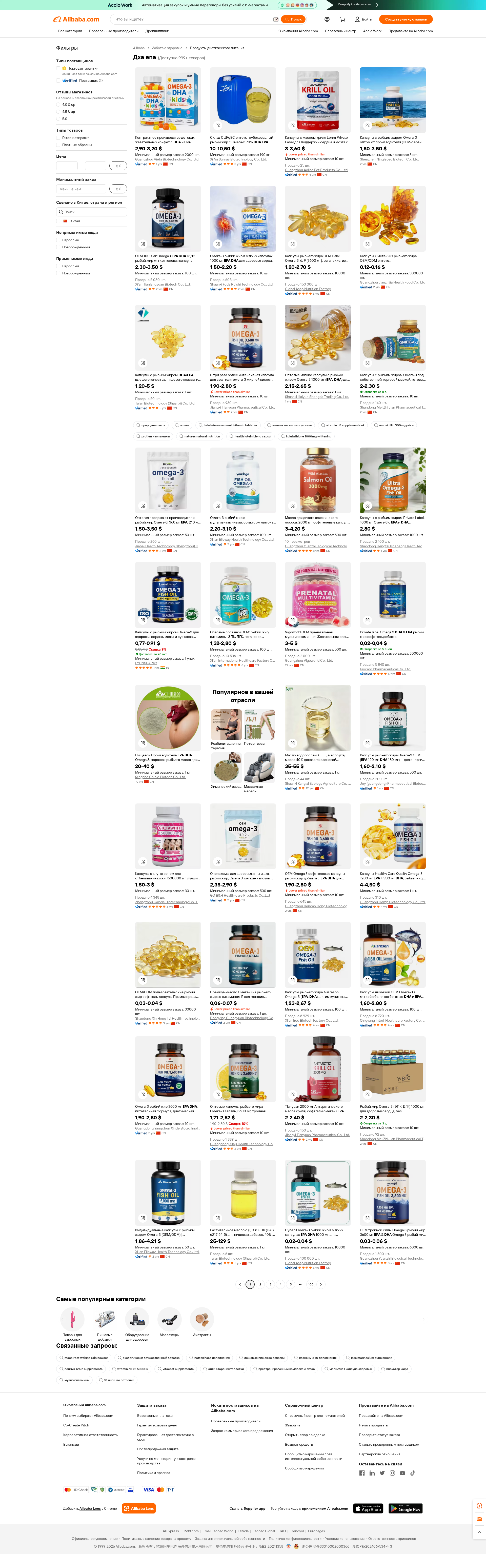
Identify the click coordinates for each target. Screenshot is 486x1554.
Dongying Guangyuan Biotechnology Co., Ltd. (243, 1018)
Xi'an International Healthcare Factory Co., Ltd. (243, 660)
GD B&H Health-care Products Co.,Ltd (240, 895)
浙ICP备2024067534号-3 (372, 1546)
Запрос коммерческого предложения (242, 1431)
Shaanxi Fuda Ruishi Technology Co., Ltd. (241, 284)
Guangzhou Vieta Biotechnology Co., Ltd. (167, 159)
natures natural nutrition (202, 436)
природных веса (153, 425)
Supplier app (255, 1508)
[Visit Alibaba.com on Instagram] (392, 1473)
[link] (479, 1505)
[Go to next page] (321, 1284)
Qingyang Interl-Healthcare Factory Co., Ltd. (393, 1020)
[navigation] (91, 667)
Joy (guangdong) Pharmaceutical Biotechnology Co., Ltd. (393, 783)
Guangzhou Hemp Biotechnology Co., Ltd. (393, 902)
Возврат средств (299, 1444)
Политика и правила (153, 1473)
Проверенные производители (235, 1421)
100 (311, 1284)
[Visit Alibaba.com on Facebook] (362, 1473)
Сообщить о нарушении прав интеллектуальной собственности (313, 1456)
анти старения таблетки (226, 1369)
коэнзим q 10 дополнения (317, 1358)
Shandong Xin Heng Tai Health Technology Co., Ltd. (168, 1018)
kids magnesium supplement (371, 1358)
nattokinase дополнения (212, 1358)
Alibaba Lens (90, 1508)
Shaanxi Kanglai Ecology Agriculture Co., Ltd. (318, 783)
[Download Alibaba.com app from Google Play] (406, 1508)
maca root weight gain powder (86, 1358)
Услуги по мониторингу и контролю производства (166, 1461)
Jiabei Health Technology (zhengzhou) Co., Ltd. (168, 546)
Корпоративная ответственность (90, 1435)
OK (118, 166)
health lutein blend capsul (253, 436)
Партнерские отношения (379, 1454)
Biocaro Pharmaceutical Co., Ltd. (385, 669)
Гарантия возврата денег (157, 1425)
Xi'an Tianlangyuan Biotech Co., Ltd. (163, 284)
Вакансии (71, 1444)
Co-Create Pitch (76, 1425)
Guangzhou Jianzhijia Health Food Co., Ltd (392, 282)
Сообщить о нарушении (304, 1468)
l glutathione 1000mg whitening (308, 436)
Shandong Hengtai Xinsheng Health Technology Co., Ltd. (393, 546)
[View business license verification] (288, 1546)
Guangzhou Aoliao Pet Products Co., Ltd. (316, 170)
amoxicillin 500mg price (396, 425)
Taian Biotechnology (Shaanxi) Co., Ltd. (165, 403)
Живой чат (293, 1425)
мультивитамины (77, 1380)
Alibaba (139, 48)
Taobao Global (264, 1531)
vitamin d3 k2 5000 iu (132, 1369)
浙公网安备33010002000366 (325, 1546)
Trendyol (297, 1531)
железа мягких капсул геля (292, 425)
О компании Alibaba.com (84, 1405)
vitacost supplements (178, 1369)
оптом (184, 425)
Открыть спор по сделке (305, 1435)
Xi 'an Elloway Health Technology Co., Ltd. (242, 539)
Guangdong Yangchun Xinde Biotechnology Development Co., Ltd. (168, 1128)
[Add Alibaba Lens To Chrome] (139, 1508)
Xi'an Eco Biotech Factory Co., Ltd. (311, 1020)
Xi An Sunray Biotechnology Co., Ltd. (238, 159)
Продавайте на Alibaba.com (381, 1416)
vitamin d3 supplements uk (345, 425)
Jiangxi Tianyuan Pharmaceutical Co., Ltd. (242, 407)
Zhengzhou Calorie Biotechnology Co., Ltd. (168, 902)
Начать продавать (373, 1425)
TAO (282, 1531)
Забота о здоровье (167, 48)
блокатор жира (397, 1369)
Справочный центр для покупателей (315, 1416)
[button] (276, 19)
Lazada (243, 1531)
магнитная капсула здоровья (351, 1369)
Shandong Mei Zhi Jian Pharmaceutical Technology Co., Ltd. (393, 407)
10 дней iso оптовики (119, 1380)
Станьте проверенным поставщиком (389, 1444)
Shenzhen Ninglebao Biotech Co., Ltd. (389, 159)
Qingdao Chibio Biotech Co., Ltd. (160, 777)
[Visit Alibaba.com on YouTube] (402, 1473)
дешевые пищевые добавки (264, 1358)
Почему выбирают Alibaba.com (88, 1416)
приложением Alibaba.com (325, 1508)
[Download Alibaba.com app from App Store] (368, 1508)
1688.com (191, 1531)
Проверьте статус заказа (379, 1435)
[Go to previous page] (240, 1284)
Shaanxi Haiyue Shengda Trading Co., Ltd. (317, 397)
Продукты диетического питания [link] (217, 48)
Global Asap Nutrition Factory (308, 289)
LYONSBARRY (146, 663)
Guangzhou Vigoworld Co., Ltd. (309, 660)
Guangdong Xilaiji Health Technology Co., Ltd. (243, 1144)
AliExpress (171, 1531)
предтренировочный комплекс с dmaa (286, 1369)
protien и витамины (155, 436)
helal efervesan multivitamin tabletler (230, 425)
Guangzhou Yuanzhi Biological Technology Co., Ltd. (318, 546)
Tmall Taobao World (218, 1531)
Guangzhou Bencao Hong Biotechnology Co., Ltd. (318, 906)
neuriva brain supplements (84, 1369)
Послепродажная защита (157, 1449)
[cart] (343, 20)
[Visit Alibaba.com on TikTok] (413, 1473)
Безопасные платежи (155, 1416)
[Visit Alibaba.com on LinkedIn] (372, 1473)
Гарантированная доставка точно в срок (165, 1437)
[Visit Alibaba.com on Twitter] (382, 1473)
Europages (316, 1531)
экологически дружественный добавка (151, 1358)
